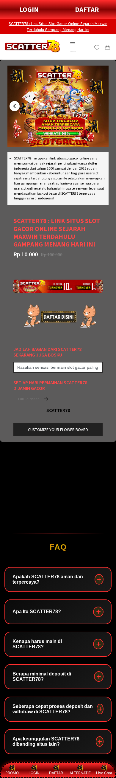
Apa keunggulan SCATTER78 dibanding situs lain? (45, 741)
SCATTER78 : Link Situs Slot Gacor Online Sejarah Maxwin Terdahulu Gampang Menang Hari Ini (58, 26)
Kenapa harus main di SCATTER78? (37, 644)
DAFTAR (87, 9)
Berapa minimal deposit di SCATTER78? (41, 676)
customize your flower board (58, 429)
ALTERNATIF (80, 773)
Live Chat (104, 773)
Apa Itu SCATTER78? (36, 611)
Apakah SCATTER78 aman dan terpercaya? (47, 579)
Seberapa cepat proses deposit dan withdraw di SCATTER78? (52, 709)
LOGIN (29, 9)
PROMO (12, 773)
